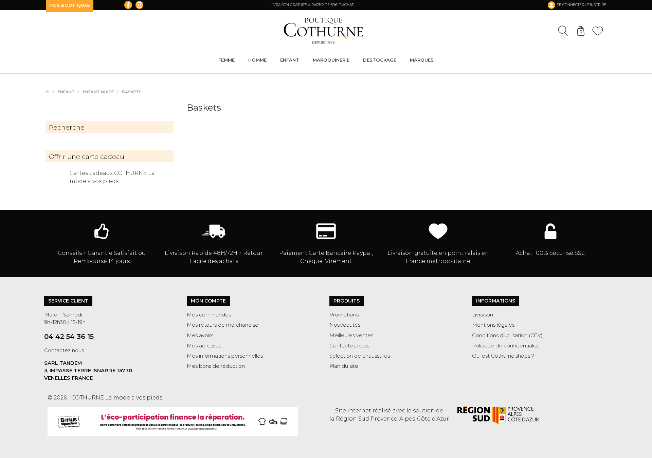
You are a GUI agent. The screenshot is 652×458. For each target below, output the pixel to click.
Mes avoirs (200, 335)
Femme (226, 60)
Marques (422, 60)
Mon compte (208, 301)
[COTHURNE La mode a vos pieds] (323, 30)
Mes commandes (209, 315)
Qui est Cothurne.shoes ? (503, 356)
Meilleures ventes (351, 335)
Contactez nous (64, 350)
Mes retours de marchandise (222, 325)
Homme (257, 60)
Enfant (289, 60)
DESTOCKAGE (379, 60)
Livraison (482, 315)
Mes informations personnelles (225, 356)
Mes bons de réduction (216, 366)
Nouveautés (344, 325)
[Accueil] (51, 91)
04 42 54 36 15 (69, 336)
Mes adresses (204, 346)
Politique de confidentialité (506, 346)
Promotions (344, 315)
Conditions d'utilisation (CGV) (507, 335)
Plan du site (343, 366)
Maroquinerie (331, 60)
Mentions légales (493, 325)
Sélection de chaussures (359, 356)
